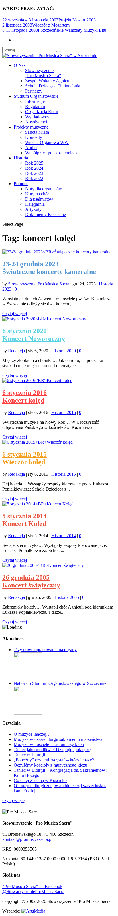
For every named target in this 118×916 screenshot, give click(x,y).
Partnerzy (33, 91)
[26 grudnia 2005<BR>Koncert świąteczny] (43, 565)
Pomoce (21, 183)
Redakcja (16, 350)
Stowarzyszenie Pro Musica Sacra (38, 283)
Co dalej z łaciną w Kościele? (40, 780)
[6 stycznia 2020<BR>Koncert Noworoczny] (44, 318)
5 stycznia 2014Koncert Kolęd (24, 519)
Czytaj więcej (14, 313)
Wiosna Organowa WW (47, 142)
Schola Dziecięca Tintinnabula (52, 85)
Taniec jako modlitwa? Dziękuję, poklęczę (52, 749)
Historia (21, 157)
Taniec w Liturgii (29, 754)
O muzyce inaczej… (32, 734)
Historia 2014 (63, 535)
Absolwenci (36, 121)
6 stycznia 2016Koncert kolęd (24, 396)
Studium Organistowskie (36, 96)
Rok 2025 (34, 163)
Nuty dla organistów (43, 188)
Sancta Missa (37, 132)
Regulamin (35, 106)
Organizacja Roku (41, 111)
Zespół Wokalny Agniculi (48, 80)
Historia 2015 (63, 474)
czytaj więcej (14, 800)
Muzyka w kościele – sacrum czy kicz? (49, 744)
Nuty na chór (37, 193)
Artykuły (33, 209)
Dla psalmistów (39, 199)
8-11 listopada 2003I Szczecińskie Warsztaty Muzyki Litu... (56, 30)
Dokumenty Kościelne (45, 214)
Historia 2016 (63, 412)
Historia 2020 (63, 350)
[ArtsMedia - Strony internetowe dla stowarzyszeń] (33, 911)
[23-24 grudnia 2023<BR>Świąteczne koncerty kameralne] (56, 251)
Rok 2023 (34, 173)
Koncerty (33, 137)
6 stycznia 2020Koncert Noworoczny (33, 334)
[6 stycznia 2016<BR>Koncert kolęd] (37, 380)
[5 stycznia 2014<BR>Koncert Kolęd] (38, 503)
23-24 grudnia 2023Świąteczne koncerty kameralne (49, 267)
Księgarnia (35, 204)
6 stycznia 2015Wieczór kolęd (24, 458)
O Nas (19, 65)
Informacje (35, 101)
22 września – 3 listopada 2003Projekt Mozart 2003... (50, 19)
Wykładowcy (37, 116)
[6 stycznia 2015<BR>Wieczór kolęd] (37, 442)
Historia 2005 (66, 597)
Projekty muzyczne (31, 127)
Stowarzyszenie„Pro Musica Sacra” (43, 73)
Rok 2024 (34, 168)
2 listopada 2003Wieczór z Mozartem (36, 25)
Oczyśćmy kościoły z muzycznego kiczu (50, 765)
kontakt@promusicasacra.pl (27, 839)
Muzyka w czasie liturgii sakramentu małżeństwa (58, 739)
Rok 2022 (34, 178)
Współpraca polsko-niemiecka (52, 152)
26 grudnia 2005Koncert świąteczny (31, 581)
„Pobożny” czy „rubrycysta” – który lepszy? (54, 759)
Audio (31, 147)
